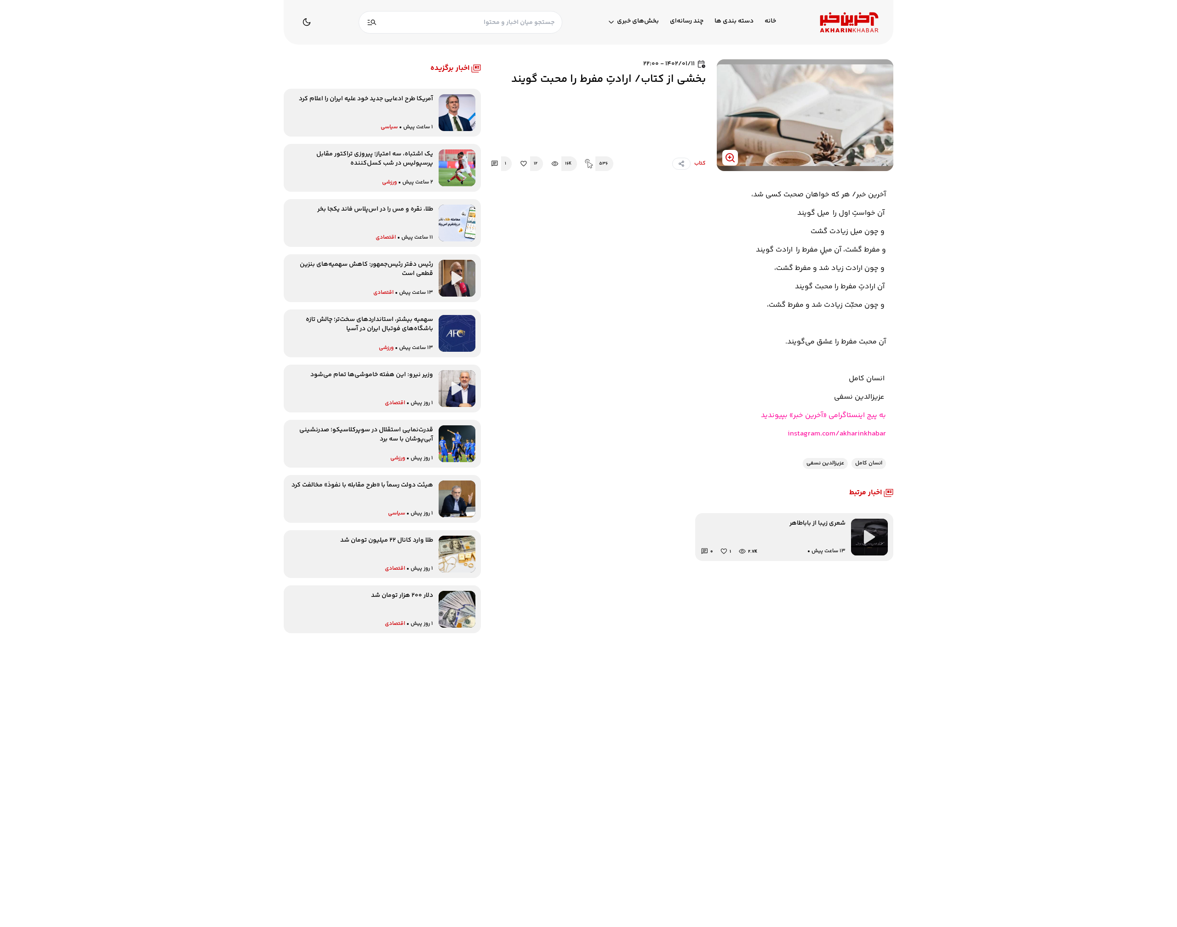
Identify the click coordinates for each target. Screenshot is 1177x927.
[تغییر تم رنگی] (306, 22)
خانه (770, 21)
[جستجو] (371, 22)
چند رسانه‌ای (686, 21)
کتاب (700, 163)
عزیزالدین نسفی (825, 463)
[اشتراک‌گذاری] (681, 164)
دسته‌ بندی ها (734, 21)
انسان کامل (868, 463)
